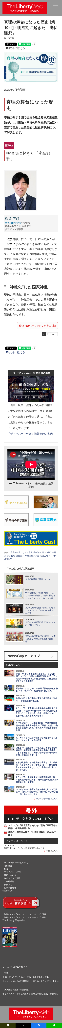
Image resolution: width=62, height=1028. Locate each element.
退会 (6, 868)
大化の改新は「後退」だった (38, 579)
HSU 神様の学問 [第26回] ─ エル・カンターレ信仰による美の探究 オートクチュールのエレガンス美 (40, 595)
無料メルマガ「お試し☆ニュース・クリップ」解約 (25, 917)
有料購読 (8, 865)
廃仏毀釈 (37, 552)
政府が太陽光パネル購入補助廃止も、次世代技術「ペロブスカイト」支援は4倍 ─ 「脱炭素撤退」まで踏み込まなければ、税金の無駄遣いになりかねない (36, 766)
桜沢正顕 (44, 555)
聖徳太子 (20, 555)
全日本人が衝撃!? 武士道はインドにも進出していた (40, 623)
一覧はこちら (51, 850)
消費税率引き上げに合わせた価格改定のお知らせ (24, 848)
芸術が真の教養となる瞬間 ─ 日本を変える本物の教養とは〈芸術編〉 (40, 638)
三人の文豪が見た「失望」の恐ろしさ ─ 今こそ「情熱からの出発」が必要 (40, 610)
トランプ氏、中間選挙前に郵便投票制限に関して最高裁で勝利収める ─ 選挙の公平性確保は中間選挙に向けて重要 (37, 779)
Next (54, 334)
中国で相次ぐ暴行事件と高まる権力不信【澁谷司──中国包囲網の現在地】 (36, 699)
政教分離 (11, 555)
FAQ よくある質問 (12, 878)
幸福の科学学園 (13, 222)
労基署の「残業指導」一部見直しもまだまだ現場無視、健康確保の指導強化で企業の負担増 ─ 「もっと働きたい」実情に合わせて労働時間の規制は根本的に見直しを (36, 751)
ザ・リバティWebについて (16, 862)
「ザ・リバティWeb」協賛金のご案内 (30, 433)
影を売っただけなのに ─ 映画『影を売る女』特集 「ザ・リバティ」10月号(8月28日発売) (37, 689)
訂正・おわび (10, 875)
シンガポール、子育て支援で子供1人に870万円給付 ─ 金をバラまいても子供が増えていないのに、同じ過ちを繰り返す (37, 792)
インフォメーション (17, 841)
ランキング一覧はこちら (47, 798)
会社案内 (8, 884)
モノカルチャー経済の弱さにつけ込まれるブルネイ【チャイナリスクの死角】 (36, 739)
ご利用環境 (9, 881)
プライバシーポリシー (14, 871)
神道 (44, 552)
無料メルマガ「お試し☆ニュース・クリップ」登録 (25, 914)
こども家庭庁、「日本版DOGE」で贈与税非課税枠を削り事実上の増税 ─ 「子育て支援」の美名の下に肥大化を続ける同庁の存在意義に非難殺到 (37, 727)
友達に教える (16, 48)
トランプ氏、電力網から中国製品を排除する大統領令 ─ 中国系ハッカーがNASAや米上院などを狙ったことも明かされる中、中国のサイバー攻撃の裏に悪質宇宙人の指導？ (36, 712)
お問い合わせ (10, 887)
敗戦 (49, 552)
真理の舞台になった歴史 (21, 552)
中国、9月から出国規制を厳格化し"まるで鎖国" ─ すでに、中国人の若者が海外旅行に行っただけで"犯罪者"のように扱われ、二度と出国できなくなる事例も (36, 677)
